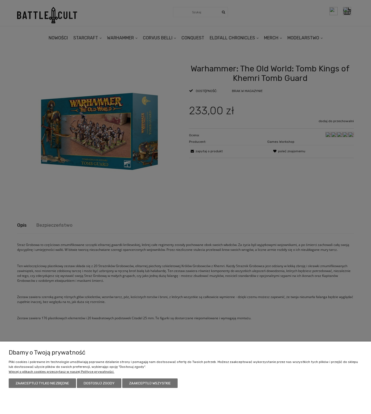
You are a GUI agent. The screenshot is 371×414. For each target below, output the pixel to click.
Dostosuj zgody (99, 383)
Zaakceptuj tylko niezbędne (42, 383)
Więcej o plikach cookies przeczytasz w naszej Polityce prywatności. (61, 372)
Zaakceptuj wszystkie (150, 383)
